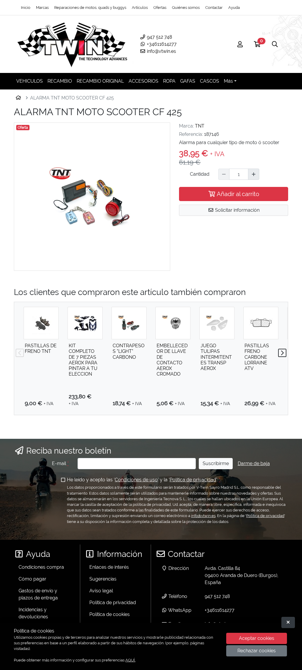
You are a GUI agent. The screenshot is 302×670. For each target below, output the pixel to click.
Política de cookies (109, 614)
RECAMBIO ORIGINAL (100, 81)
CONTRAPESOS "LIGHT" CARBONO (129, 351)
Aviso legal (101, 591)
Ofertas (159, 7)
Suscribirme (216, 463)
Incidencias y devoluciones (33, 613)
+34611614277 (161, 44)
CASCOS (209, 81)
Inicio (25, 7)
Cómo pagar (32, 579)
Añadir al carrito (237, 194)
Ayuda (234, 7)
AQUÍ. (130, 660)
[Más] (253, 174)
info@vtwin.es (161, 51)
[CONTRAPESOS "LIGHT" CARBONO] (129, 323)
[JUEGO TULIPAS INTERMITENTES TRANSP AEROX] (217, 323)
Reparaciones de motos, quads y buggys (90, 7)
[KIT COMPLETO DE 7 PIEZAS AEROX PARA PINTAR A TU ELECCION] (85, 323)
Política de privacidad (193, 479)
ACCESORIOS (143, 81)
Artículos (140, 7)
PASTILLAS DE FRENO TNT (41, 348)
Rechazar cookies (256, 650)
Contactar (214, 7)
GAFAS (187, 81)
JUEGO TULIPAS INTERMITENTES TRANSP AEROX (216, 357)
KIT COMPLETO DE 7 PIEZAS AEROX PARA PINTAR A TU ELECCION (83, 360)
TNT (199, 126)
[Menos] (223, 174)
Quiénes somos (186, 7)
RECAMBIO (59, 81)
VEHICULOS (29, 81)
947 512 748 (159, 37)
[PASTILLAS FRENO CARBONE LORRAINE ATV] (261, 323)
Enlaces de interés (109, 567)
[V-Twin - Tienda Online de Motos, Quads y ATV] (72, 44)
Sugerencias (102, 579)
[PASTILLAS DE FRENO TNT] (41, 323)
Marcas (42, 7)
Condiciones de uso (136, 479)
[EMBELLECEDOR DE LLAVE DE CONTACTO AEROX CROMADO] (173, 323)
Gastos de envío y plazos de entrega (38, 594)
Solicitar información (237, 210)
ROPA (169, 81)
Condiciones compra (41, 567)
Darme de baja (254, 463)
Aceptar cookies (256, 638)
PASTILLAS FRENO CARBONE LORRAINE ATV (256, 357)
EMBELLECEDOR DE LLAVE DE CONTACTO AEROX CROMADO (172, 360)
